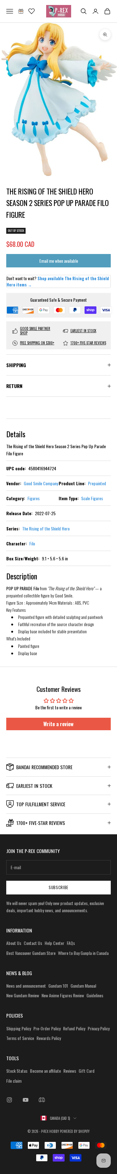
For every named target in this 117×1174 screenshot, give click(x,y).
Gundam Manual (83, 985)
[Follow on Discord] (42, 1100)
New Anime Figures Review (62, 995)
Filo (32, 543)
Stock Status (16, 1070)
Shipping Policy (18, 1028)
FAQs (71, 943)
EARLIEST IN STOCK (83, 330)
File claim (14, 1080)
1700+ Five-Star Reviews (88, 342)
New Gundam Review (22, 995)
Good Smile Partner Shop (35, 330)
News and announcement (26, 985)
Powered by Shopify (75, 1131)
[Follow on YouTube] (25, 1100)
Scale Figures (92, 498)
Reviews (69, 1070)
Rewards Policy (49, 1038)
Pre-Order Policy (47, 1028)
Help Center (54, 943)
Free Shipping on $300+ (37, 342)
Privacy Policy (99, 1028)
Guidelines (94, 995)
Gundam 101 (58, 985)
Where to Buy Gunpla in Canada (83, 953)
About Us (13, 943)
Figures (33, 498)
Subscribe (58, 887)
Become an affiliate (45, 1070)
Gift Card (87, 1070)
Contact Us (33, 943)
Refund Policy (74, 1028)
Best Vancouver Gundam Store (31, 953)
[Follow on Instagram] (9, 1100)
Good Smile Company (41, 483)
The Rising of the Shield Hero (46, 528)
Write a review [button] (58, 724)
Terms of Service (20, 1038)
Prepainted (97, 483)
